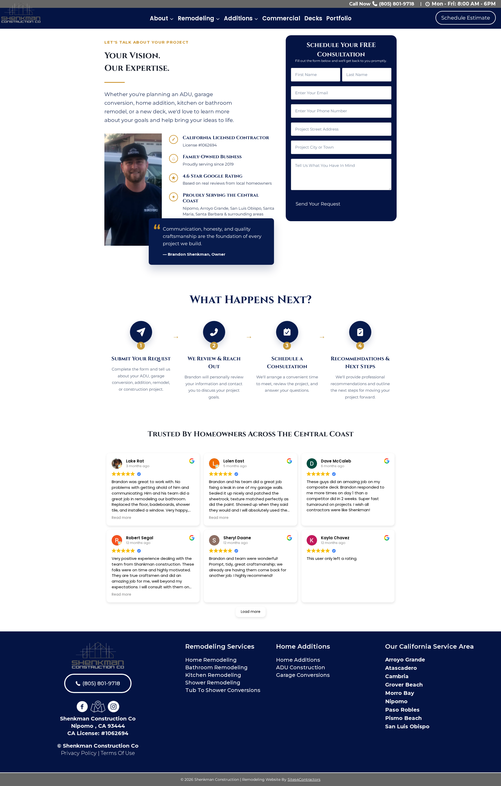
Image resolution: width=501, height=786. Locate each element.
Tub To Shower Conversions (222, 690)
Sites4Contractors (304, 779)
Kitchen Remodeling (213, 675)
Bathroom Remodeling (216, 667)
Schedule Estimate (465, 18)
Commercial (281, 18)
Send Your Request (318, 204)
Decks (313, 18)
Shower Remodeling (212, 682)
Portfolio (338, 18)
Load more (250, 611)
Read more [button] (121, 517)
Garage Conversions (303, 675)
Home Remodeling (211, 660)
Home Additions (298, 660)
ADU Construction (300, 667)
